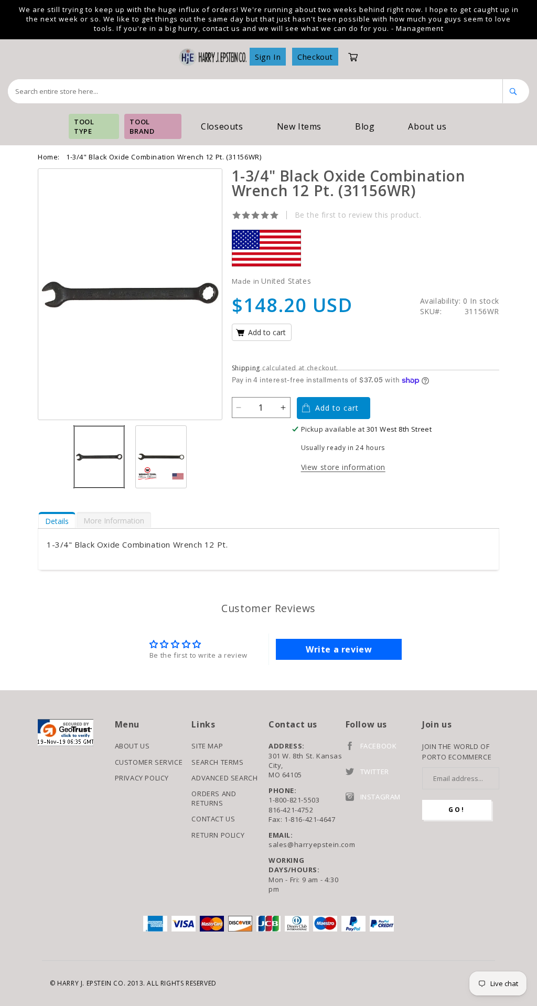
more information (113, 521)
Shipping (246, 367)
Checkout (315, 56)
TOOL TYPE (84, 126)
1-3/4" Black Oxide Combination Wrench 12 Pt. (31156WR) (163, 157)
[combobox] (255, 91)
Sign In (268, 56)
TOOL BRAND (142, 126)
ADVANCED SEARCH (224, 778)
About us (427, 126)
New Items (299, 126)
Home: (49, 157)
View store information (343, 467)
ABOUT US (132, 746)
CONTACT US (213, 818)
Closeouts (222, 126)
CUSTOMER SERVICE (149, 762)
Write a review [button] (339, 649)
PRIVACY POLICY (142, 778)
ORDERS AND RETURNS (213, 798)
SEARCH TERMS (217, 762)
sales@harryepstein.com (307, 844)
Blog (364, 126)
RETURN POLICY (217, 835)
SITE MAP (207, 746)
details (57, 521)
